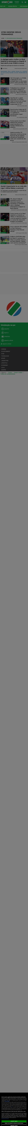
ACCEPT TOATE (14, 1121)
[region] (14, 1109)
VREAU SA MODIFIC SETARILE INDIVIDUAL (14, 1123)
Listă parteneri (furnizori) (5, 1118)
